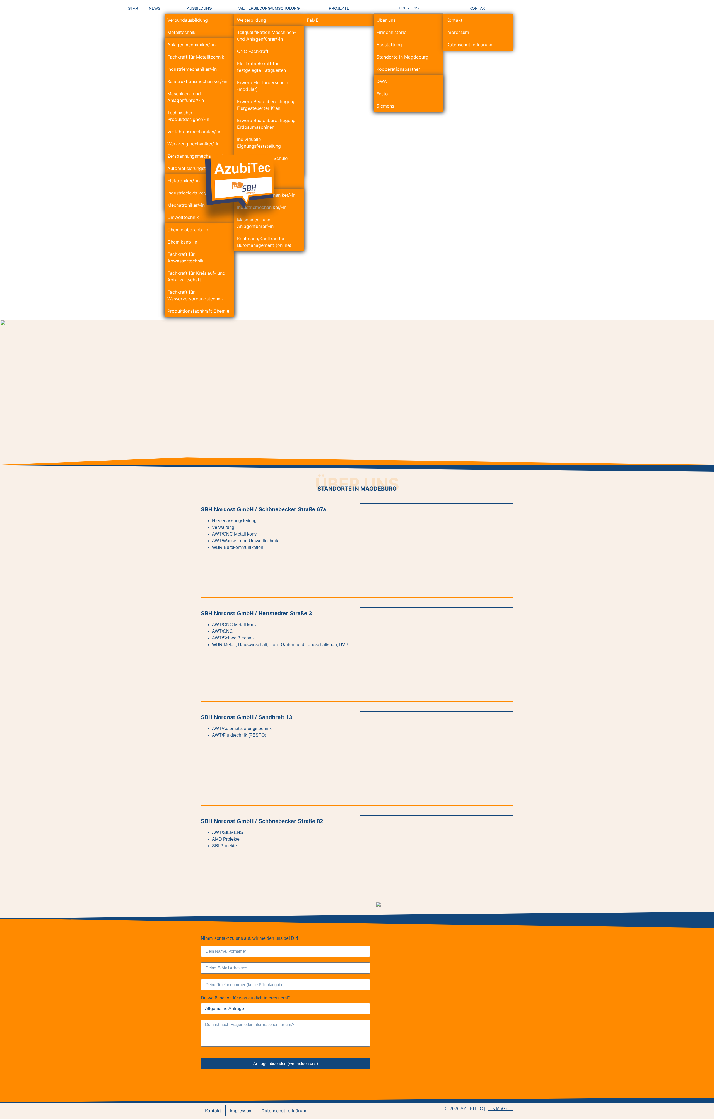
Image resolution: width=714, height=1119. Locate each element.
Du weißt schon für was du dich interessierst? (245, 998)
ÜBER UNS (409, 8)
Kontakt (454, 20)
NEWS (154, 8)
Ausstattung (389, 44)
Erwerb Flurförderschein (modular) (262, 86)
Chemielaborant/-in (187, 229)
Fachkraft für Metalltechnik (195, 57)
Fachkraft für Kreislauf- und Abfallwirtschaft (196, 276)
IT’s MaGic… (500, 1108)
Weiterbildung (251, 20)
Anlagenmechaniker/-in (191, 44)
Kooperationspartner (398, 69)
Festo (382, 93)
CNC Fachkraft (253, 51)
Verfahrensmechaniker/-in (194, 131)
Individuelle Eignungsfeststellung (259, 143)
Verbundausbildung (187, 20)
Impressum (457, 32)
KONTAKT (478, 8)
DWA (382, 81)
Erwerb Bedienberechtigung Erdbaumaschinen (266, 124)
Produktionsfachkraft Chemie (198, 311)
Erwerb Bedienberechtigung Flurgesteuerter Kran (266, 105)
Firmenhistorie (391, 32)
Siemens (385, 106)
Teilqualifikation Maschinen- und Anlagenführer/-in (266, 36)
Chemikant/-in (182, 242)
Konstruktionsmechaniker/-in (197, 81)
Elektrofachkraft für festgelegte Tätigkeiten (261, 67)
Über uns (386, 20)
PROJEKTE (339, 8)
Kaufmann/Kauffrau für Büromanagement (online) (264, 242)
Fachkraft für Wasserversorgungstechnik (195, 295)
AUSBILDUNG (199, 8)
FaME (313, 20)
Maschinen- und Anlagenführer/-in (185, 97)
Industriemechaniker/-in (192, 69)
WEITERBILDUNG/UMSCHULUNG (269, 8)
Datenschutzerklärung (469, 44)
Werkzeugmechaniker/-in (193, 144)
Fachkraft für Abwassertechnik (185, 257)
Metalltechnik (181, 32)
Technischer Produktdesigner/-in (188, 116)
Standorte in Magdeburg (402, 57)
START (134, 8)
